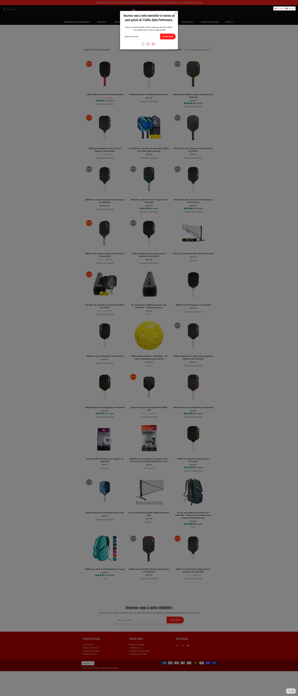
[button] (284, 8)
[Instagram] (148, 44)
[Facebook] (143, 44)
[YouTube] (153, 44)
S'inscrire (168, 36)
